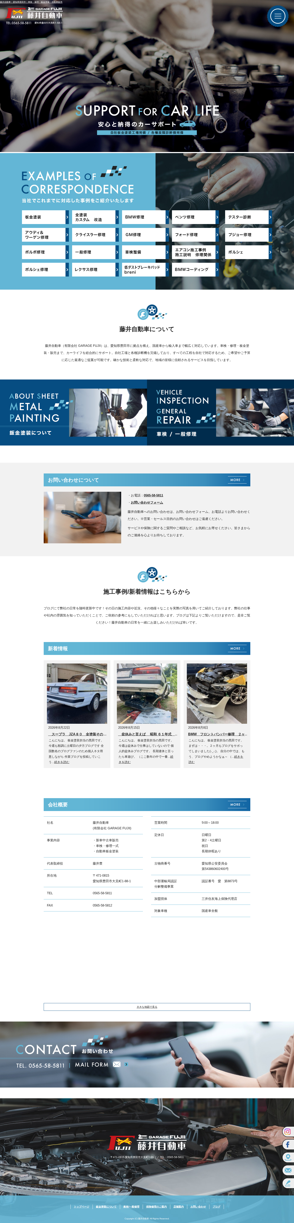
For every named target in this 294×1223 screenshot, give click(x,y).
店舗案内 (178, 1206)
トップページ (81, 1206)
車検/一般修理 (131, 1206)
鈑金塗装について (106, 1206)
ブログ (216, 1206)
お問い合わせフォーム (147, 502)
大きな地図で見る (147, 1006)
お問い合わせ (198, 1206)
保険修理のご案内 (156, 1206)
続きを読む (61, 762)
